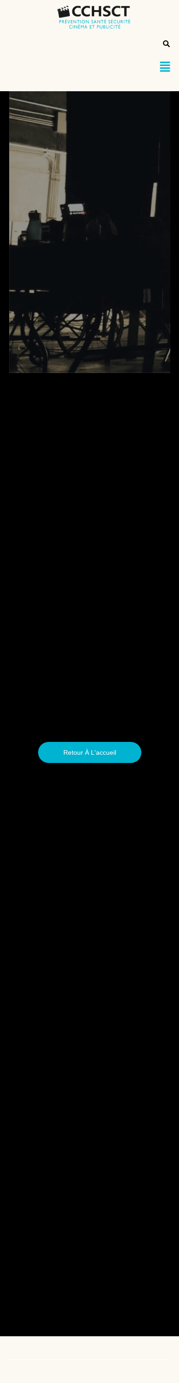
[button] (165, 67)
